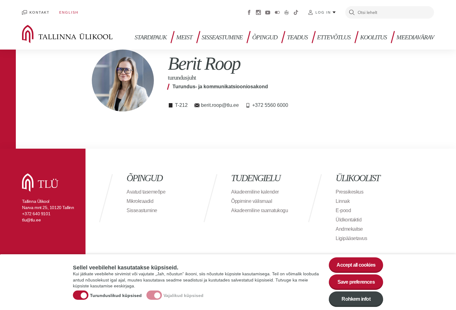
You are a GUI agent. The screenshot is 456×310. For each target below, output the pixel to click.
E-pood (343, 210)
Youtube (268, 12)
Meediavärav (415, 37)
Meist (184, 37)
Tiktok (296, 12)
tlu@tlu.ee (31, 219)
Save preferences (356, 282)
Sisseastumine (222, 37)
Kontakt (39, 12)
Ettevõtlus (334, 37)
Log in (323, 12)
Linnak (343, 201)
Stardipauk (151, 37)
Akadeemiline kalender (255, 191)
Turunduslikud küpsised (116, 295)
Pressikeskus (349, 191)
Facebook (249, 12)
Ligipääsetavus (351, 238)
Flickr (277, 12)
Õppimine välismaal (251, 201)
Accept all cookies (356, 265)
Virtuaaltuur (287, 12)
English (68, 12)
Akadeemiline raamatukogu (259, 210)
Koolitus (373, 37)
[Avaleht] (76, 34)
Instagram (258, 12)
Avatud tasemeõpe (146, 191)
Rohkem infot (356, 299)
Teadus (297, 37)
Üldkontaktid (348, 219)
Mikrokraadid (140, 201)
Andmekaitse (349, 229)
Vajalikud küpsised (183, 295)
